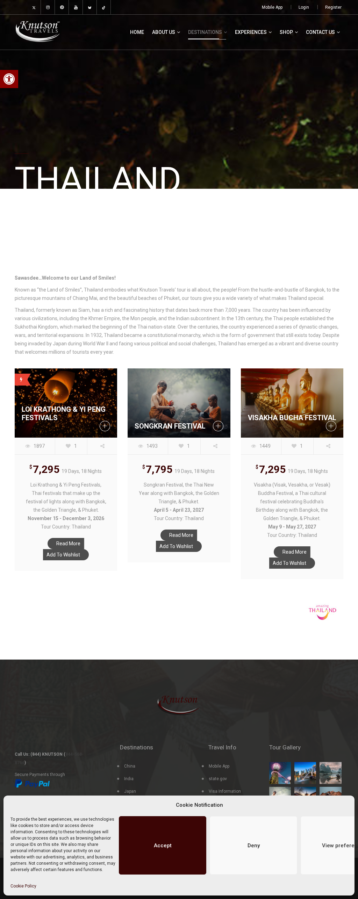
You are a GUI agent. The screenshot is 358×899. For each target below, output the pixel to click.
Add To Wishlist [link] (63, 555)
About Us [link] (163, 32)
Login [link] (304, 7)
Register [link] (333, 7)
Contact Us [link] (320, 32)
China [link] (129, 766)
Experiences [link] (251, 32)
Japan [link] (130, 791)
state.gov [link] (218, 778)
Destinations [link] (205, 32)
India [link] (129, 778)
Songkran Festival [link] (170, 426)
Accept (163, 845)
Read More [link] (68, 543)
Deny (254, 845)
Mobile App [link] (272, 7)
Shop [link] (286, 32)
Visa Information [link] (225, 791)
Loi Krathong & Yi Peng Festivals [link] (64, 413)
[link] (9, 79)
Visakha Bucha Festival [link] (292, 417)
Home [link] (137, 32)
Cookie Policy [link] (23, 886)
